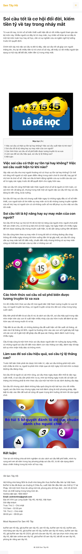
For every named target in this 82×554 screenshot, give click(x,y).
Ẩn (42, 141)
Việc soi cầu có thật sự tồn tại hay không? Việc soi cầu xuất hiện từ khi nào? (38, 146)
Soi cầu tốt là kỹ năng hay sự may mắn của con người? (28, 148)
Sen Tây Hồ (10, 5)
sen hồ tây (44, 528)
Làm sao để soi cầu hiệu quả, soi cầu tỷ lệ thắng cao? (28, 154)
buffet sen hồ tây (11, 528)
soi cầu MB (54, 458)
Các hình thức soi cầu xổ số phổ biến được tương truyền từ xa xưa (33, 151)
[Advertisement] (41, 75)
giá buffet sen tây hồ (29, 528)
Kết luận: (8, 157)
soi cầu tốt (12, 187)
